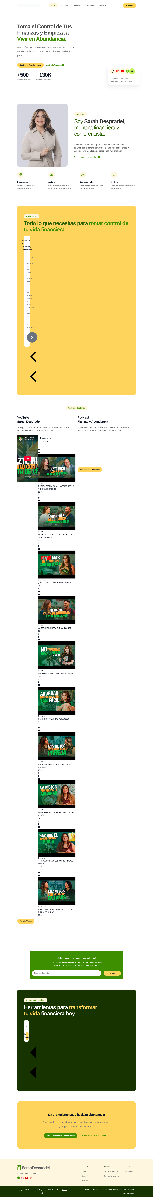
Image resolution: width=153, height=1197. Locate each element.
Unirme (112, 973)
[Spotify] (18, 1177)
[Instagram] (22, 1177)
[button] (33, 357)
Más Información (27, 1035)
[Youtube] (26, 1177)
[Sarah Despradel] (28, 5)
